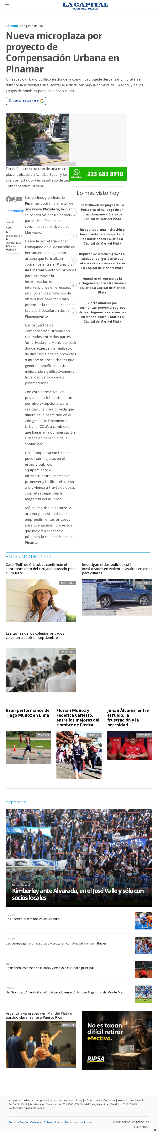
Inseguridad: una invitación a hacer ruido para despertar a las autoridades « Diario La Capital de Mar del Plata (98, 236)
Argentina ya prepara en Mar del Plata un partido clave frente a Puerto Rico (40, 1015)
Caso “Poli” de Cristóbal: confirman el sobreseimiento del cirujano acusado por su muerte (40, 568)
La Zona (12, 26)
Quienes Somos (53, 1122)
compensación (14, 235)
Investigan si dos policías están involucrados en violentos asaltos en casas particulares (117, 568)
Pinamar (12, 246)
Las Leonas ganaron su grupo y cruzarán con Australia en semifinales (56, 943)
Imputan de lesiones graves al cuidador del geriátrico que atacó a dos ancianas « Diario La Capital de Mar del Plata (99, 261)
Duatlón (94, 735)
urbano (12, 249)
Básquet (68, 1025)
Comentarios (12, 211)
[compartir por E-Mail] (17, 199)
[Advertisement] (98, 137)
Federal (10, 988)
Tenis (9, 963)
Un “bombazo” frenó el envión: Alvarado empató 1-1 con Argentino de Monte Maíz (65, 992)
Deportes (144, 735)
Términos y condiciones (78, 1122)
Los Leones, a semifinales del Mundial (33, 919)
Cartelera (35, 1122)
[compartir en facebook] (7, 199)
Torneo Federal (21, 885)
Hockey (10, 914)
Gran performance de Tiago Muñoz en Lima (28, 713)
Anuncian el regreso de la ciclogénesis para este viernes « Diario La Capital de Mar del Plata (99, 285)
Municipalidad (13, 242)
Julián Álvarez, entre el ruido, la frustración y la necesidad (128, 717)
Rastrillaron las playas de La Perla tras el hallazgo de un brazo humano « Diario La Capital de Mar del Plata (98, 212)
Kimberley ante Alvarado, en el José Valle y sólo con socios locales (78, 894)
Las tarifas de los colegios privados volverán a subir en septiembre (35, 635)
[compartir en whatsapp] (14, 199)
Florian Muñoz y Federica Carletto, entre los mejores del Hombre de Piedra (77, 717)
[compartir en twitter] (10, 199)
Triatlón (43, 735)
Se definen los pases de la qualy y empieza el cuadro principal (50, 968)
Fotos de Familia (18, 1122)
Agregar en (26, 100)
